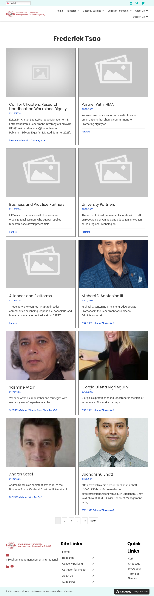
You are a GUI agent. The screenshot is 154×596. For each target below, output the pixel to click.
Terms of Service (133, 576)
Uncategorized (39, 140)
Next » (93, 521)
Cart (130, 558)
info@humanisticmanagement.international (32, 559)
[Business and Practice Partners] (40, 192)
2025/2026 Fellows (91, 323)
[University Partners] (113, 192)
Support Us (68, 581)
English (12, 3)
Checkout (134, 563)
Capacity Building (72, 563)
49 (84, 521)
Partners (86, 131)
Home (66, 551)
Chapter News (35, 410)
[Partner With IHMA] (113, 96)
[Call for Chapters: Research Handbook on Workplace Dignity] (40, 96)
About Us (67, 575)
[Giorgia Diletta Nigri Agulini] (113, 373)
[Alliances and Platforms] (40, 284)
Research (68, 557)
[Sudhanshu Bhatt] (113, 466)
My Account (135, 568)
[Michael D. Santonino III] (113, 284)
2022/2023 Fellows (91, 410)
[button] (7, 566)
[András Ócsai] (40, 466)
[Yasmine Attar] (40, 373)
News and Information (19, 140)
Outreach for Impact (74, 569)
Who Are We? (108, 323)
